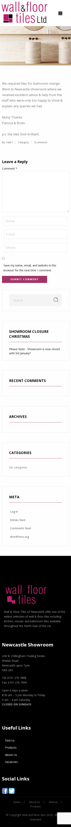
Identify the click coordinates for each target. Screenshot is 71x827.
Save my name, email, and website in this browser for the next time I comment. (30, 267)
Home (16, 802)
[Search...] (55, 299)
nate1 (9, 142)
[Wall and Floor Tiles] (24, 11)
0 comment (40, 142)
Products (11, 747)
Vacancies (11, 762)
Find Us (10, 740)
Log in (14, 511)
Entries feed (17, 520)
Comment (9, 168)
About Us (11, 755)
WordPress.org (19, 537)
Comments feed (20, 528)
